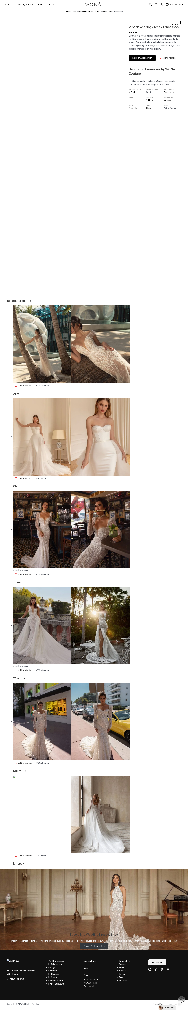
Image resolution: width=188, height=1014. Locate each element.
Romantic (133, 108)
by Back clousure (56, 984)
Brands (87, 975)
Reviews (123, 974)
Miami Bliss (107, 12)
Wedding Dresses (56, 961)
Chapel (149, 108)
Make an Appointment (142, 58)
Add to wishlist (169, 58)
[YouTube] (168, 969)
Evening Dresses (91, 961)
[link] (156, 4)
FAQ (121, 977)
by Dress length (55, 980)
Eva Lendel (89, 986)
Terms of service (173, 1004)
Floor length (169, 92)
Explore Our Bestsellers (94, 946)
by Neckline (53, 974)
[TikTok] (156, 969)
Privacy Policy (158, 1004)
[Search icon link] (150, 4)
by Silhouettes (55, 964)
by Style (52, 967)
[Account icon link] (161, 4)
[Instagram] (150, 969)
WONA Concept (91, 979)
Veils (86, 968)
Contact (122, 964)
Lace (131, 100)
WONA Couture (94, 12)
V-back (132, 92)
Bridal (74, 12)
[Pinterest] (162, 969)
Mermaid (82, 12)
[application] (12, 4)
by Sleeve (52, 977)
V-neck (149, 100)
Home (67, 12)
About (122, 967)
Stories (122, 970)
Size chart (123, 980)
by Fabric (52, 970)
